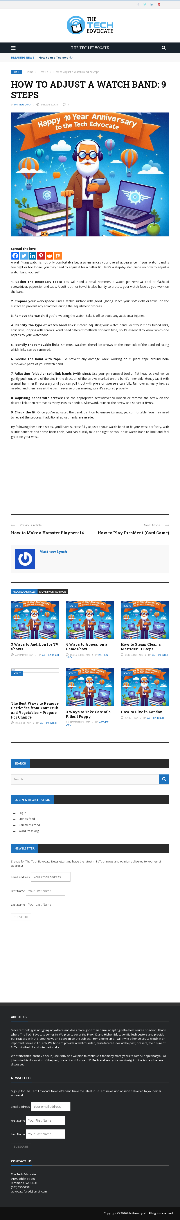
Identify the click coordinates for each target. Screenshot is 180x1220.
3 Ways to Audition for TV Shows (34, 646)
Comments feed (29, 825)
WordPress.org (29, 831)
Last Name (18, 905)
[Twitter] (24, 256)
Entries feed (27, 819)
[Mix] (58, 256)
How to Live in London (141, 712)
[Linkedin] (32, 256)
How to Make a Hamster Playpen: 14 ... (49, 532)
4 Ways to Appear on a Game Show (86, 646)
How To (16, 72)
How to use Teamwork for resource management (75, 57)
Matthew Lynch (22, 104)
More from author (52, 591)
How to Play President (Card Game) (133, 532)
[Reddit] (49, 256)
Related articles (24, 591)
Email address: (21, 877)
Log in (22, 813)
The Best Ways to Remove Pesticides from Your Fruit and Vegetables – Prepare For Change (35, 710)
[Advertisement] (90, 474)
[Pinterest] (41, 256)
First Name (18, 891)
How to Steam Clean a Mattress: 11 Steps (141, 646)
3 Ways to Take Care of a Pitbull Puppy (88, 714)
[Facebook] (15, 256)
